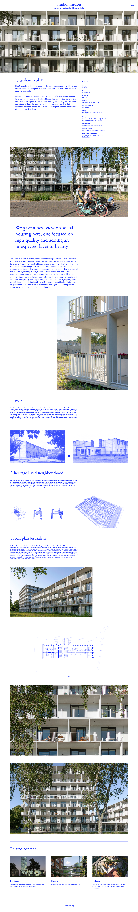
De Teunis (96, 881)
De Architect (95, 130)
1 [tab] (68, 676)
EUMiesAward (95, 135)
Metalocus (102, 130)
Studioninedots (69, 4)
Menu (132, 5)
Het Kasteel (14, 881)
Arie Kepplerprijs (86, 135)
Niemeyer (55, 881)
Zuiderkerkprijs (86, 137)
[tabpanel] (69, 649)
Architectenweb (86, 130)
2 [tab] (69, 676)
